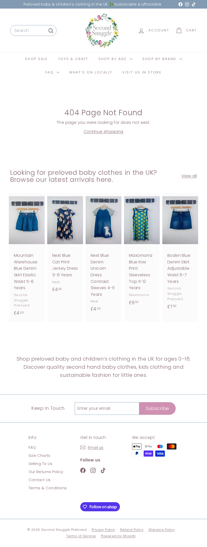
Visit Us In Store (142, 72)
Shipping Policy (161, 529)
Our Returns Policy (46, 471)
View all (189, 176)
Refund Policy (131, 529)
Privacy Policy (103, 529)
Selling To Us (41, 463)
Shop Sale (36, 58)
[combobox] (33, 30)
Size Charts (39, 455)
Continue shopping (103, 131)
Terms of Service (81, 536)
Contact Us (40, 479)
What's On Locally (90, 72)
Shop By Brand (160, 58)
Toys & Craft (73, 58)
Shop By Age (113, 58)
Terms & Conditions (48, 488)
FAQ (50, 72)
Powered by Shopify (118, 536)
